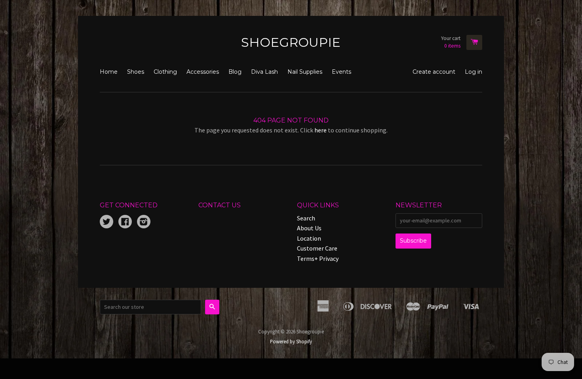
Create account (434, 71)
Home (109, 71)
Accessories (202, 71)
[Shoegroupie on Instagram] (143, 222)
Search (306, 218)
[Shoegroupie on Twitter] (106, 222)
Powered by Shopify (291, 341)
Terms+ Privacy (318, 258)
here (320, 130)
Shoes (135, 71)
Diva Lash (264, 71)
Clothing (165, 71)
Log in (473, 71)
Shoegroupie (290, 42)
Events (341, 71)
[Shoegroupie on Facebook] (125, 222)
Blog (235, 71)
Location (309, 238)
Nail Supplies (304, 71)
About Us (309, 228)
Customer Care (317, 248)
